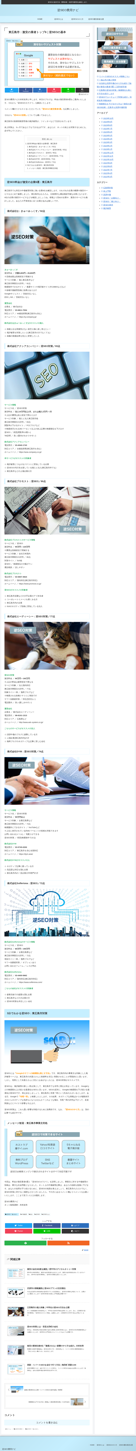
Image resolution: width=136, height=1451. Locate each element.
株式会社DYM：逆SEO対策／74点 (42, 159)
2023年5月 (107, 136)
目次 (44, 139)
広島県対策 (108, 188)
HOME (92, 1445)
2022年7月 (107, 170)
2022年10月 (108, 160)
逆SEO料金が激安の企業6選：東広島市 (42, 143)
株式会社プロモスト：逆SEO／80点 (43, 153)
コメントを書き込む (47, 1422)
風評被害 (107, 208)
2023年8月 (107, 125)
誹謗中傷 (107, 195)
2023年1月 (107, 149)
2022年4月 (107, 173)
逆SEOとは (46, 1214)
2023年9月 (107, 122)
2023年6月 (107, 132)
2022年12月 (108, 153)
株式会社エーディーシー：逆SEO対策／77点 (46, 156)
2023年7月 (107, 129)
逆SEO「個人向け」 (12, 1214)
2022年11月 (108, 156)
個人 (31, 1214)
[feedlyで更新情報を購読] (25, 1243)
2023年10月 (108, 118)
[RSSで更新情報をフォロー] (68, 1243)
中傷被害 (24, 1214)
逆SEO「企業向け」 (112, 198)
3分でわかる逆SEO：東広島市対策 (40, 165)
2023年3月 (107, 142)
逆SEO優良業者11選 (126, 1445)
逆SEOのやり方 (111, 1445)
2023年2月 (107, 146)
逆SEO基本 (108, 205)
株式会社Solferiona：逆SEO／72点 (42, 162)
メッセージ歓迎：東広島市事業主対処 (43, 168)
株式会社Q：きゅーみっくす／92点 (42, 147)
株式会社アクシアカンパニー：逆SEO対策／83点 (48, 150)
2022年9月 (107, 163)
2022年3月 (107, 177)
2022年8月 (107, 166)
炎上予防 (107, 191)
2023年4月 (107, 139)
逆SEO (38, 1214)
